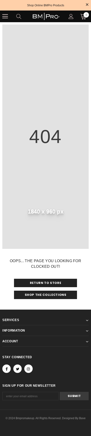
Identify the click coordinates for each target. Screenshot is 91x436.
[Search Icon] (23, 16)
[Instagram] (28, 369)
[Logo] (46, 16)
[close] (87, 5)
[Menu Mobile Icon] (5, 16)
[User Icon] (71, 16)
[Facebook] (6, 369)
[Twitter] (17, 369)
